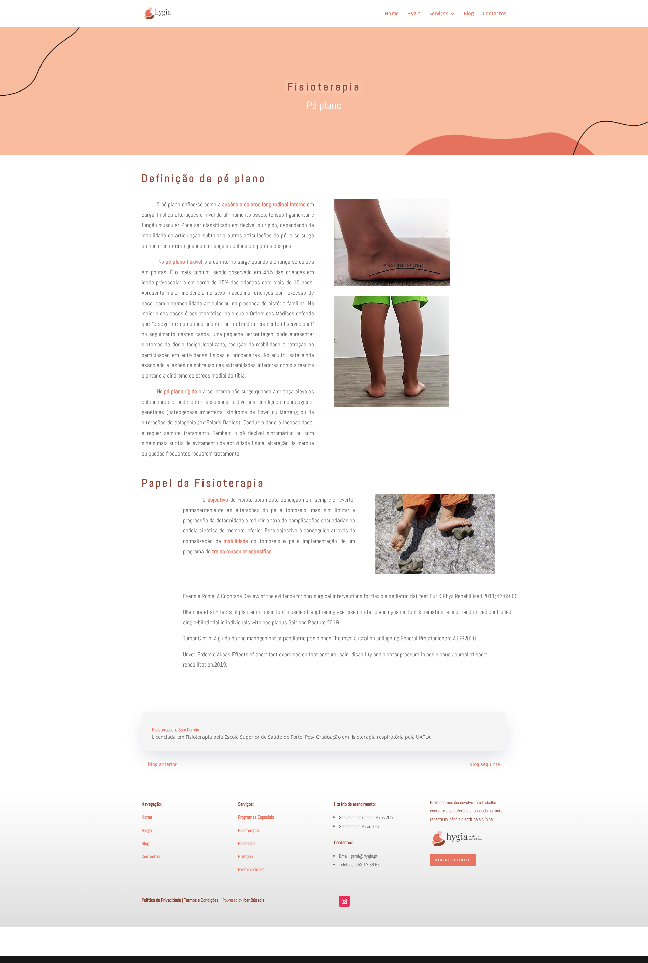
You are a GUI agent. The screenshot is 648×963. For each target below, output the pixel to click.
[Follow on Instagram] (344, 901)
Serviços (438, 14)
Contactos (494, 14)
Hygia (414, 14)
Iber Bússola (253, 900)
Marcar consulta (452, 860)
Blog (469, 14)
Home (392, 14)
